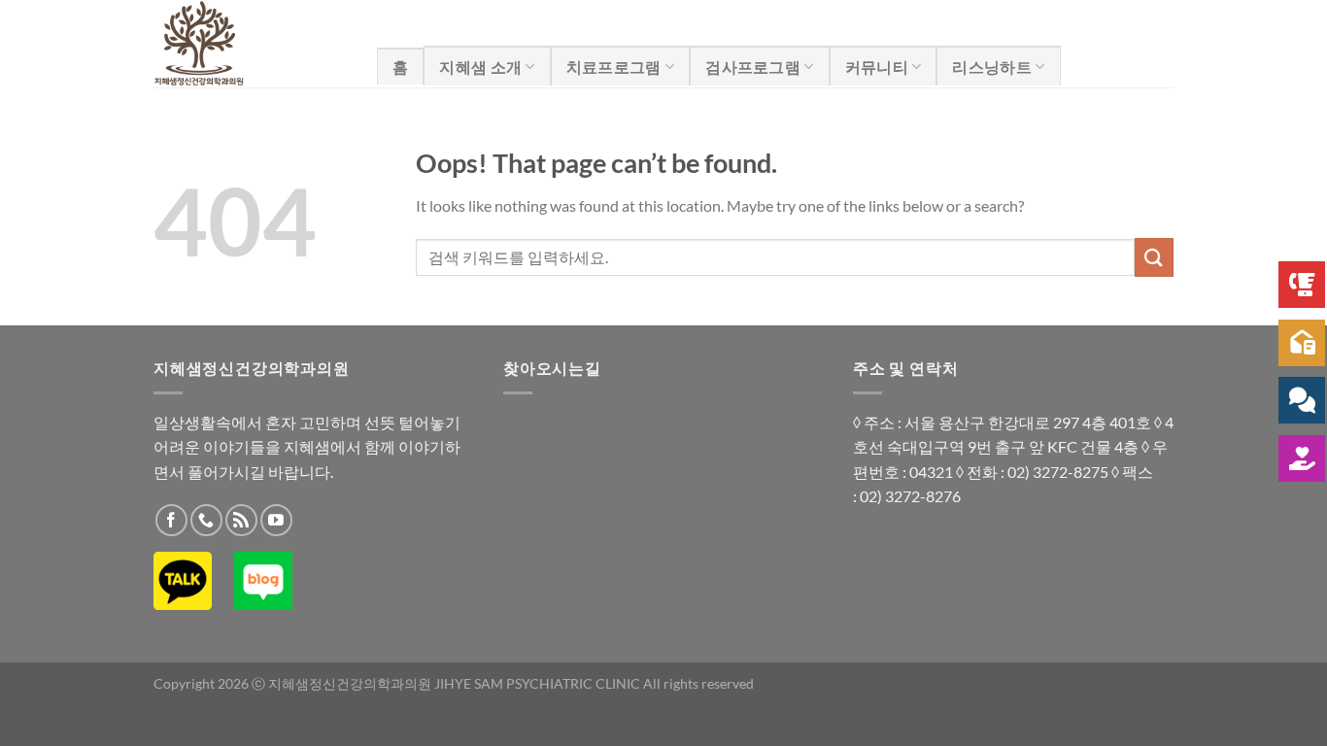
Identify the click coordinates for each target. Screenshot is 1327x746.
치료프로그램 (614, 66)
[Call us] (206, 520)
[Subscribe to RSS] (241, 520)
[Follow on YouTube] (276, 520)
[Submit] (1154, 257)
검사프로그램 (752, 66)
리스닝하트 (992, 66)
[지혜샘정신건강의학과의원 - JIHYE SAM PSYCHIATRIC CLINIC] (250, 43)
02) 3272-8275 (1057, 471)
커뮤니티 (876, 66)
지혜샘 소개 (480, 66)
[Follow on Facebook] (171, 520)
